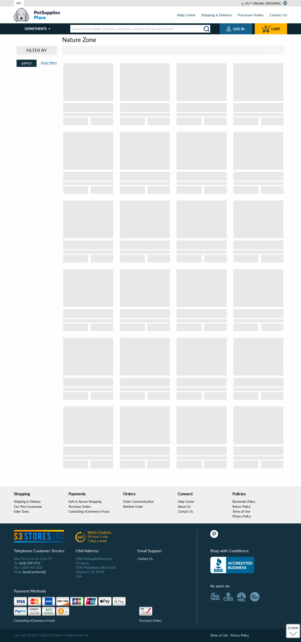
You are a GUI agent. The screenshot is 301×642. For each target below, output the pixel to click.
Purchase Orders (251, 15)
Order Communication (138, 501)
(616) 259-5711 (30, 563)
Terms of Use (241, 511)
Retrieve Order (133, 506)
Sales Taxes (21, 511)
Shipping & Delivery (216, 15)
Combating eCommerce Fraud (89, 511)
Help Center (186, 15)
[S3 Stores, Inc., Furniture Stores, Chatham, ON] (232, 565)
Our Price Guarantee (28, 506)
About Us (184, 506)
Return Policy (241, 506)
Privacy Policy (241, 516)
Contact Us (278, 15)
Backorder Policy (243, 501)
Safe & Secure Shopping (85, 501)
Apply (26, 63)
